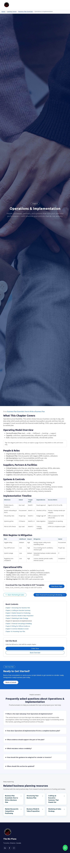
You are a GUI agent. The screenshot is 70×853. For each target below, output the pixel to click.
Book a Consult (11, 682)
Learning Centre (11, 11)
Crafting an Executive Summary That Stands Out (53, 799)
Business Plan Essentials (25, 11)
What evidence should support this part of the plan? (25, 740)
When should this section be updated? (20, 766)
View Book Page (56, 586)
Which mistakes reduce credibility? (19, 748)
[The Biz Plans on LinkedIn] (5, 848)
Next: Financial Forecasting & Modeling (49, 595)
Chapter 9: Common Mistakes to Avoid (17, 629)
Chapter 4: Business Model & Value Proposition (19, 615)
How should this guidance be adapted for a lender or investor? (29, 757)
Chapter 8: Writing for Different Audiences (18, 626)
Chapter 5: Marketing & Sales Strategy (17, 618)
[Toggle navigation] (64, 5)
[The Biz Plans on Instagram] (14, 848)
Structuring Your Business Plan (33, 797)
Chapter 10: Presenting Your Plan (15, 631)
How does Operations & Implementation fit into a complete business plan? (33, 731)
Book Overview (35, 653)
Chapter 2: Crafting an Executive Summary (18, 610)
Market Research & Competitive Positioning (11, 811)
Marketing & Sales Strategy (54, 810)
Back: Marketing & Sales (16, 595)
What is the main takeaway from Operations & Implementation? (30, 714)
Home (3, 11)
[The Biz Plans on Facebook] (9, 848)
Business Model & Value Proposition (33, 810)
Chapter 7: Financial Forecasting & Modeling (19, 623)
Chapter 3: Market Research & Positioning (18, 613)
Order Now (35, 648)
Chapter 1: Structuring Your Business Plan (18, 608)
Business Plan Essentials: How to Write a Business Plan (26, 411)
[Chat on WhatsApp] (65, 848)
